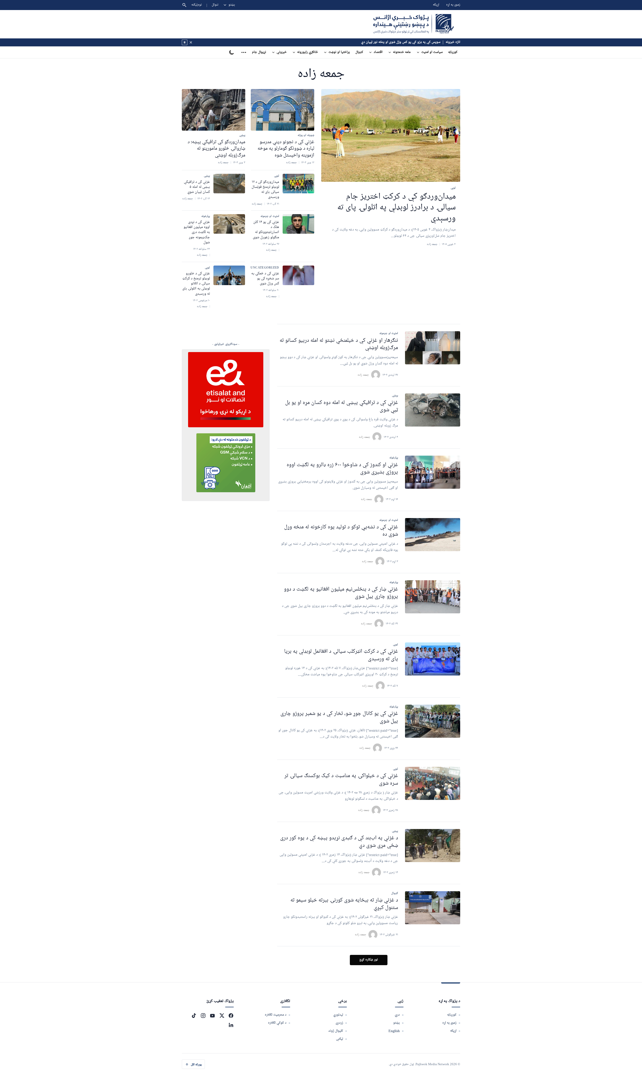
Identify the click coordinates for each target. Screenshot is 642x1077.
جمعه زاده (363, 375)
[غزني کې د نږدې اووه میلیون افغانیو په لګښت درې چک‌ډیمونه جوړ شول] (229, 224)
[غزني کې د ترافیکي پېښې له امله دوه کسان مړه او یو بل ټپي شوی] (432, 410)
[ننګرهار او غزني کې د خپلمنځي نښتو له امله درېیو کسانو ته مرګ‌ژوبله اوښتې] (432, 347)
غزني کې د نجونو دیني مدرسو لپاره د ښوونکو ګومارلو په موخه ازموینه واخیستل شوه (286, 148)
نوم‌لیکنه (196, 5)
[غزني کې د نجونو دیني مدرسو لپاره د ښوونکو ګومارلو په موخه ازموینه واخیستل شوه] (282, 110)
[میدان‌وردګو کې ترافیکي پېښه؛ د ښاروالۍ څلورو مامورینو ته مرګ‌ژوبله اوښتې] (213, 110)
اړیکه (436, 5)
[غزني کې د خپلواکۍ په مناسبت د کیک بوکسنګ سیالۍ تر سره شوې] (432, 783)
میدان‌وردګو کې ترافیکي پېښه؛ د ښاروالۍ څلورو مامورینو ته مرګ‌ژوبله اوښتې (216, 148)
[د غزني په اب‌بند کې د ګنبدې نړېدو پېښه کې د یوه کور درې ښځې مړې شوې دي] (432, 845)
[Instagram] (203, 1015)
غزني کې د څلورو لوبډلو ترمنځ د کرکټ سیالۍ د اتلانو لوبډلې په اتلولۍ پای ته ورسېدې (196, 284)
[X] (221, 1015)
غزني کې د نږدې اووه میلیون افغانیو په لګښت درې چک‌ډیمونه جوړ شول (197, 232)
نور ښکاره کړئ (368, 960)
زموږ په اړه (453, 5)
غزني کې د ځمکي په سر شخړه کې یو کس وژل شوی (265, 279)
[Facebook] (231, 1015)
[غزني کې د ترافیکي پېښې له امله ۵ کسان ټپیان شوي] (229, 183)
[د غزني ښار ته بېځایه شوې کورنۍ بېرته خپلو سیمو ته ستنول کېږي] (432, 907)
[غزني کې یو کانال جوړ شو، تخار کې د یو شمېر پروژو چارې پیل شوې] (432, 721)
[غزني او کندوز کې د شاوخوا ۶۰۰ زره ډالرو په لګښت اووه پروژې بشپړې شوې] (432, 472)
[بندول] (190, 42)
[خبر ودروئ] (184, 42)
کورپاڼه (452, 52)
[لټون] (184, 5)
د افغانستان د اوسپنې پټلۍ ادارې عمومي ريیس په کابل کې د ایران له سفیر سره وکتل (385, 42)
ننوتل (215, 5)
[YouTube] (212, 1015)
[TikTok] (194, 1015)
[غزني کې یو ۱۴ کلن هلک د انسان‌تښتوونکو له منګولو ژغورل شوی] (298, 224)
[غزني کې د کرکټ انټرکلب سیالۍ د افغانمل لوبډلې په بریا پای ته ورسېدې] (432, 659)
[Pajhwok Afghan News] (413, 24)
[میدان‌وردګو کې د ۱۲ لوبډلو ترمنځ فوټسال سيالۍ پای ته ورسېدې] (298, 183)
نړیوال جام (259, 52)
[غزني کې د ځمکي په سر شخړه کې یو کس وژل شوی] (298, 275)
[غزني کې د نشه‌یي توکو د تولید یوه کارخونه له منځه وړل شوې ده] (432, 534)
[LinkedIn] (231, 1025)
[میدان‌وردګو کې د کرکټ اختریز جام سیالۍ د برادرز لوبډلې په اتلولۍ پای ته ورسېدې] (390, 135)
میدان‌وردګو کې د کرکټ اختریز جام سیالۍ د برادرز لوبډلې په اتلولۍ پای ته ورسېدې (396, 207)
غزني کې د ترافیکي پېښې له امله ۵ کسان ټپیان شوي (197, 187)
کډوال (359, 52)
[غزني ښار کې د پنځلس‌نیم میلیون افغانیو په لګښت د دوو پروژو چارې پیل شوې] (432, 596)
